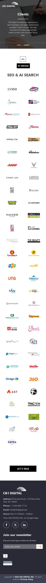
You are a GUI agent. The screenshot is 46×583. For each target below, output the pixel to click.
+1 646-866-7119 (18, 505)
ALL (23, 59)
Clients (26, 45)
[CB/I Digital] (11, 4)
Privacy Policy (27, 579)
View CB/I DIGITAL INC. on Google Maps (20, 517)
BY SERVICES (23, 66)
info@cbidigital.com (18, 509)
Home (19, 45)
